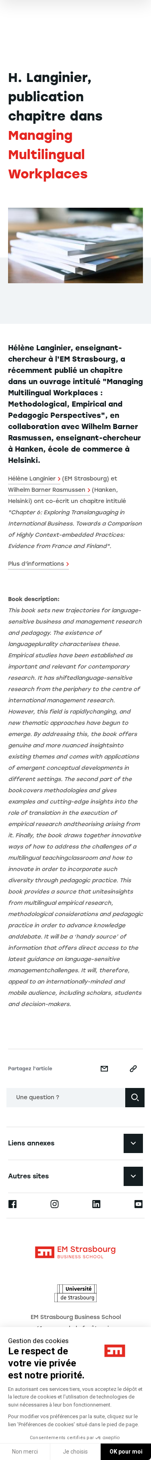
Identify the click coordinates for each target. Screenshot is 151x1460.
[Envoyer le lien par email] (104, 1068)
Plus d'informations (36, 563)
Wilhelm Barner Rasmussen (46, 490)
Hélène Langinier (32, 478)
